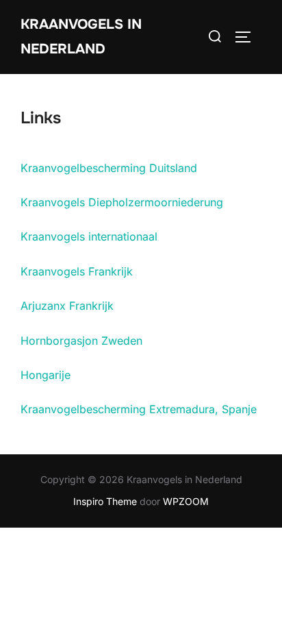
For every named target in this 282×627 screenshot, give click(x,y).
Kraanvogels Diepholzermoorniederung (122, 202)
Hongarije (45, 375)
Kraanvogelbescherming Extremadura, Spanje (139, 409)
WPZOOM (186, 501)
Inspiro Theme (105, 501)
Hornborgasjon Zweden (81, 340)
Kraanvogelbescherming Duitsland (109, 168)
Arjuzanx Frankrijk (67, 305)
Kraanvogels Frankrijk (77, 271)
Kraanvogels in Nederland (81, 37)
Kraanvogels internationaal (89, 236)
